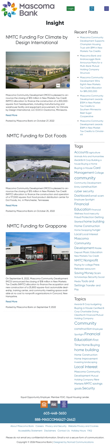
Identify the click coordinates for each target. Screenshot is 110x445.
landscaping (90, 362)
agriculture (94, 152)
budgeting (96, 304)
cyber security (84, 191)
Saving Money (84, 273)
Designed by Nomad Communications (74, 442)
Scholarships (80, 277)
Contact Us (64, 430)
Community (85, 323)
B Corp (87, 160)
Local (77, 234)
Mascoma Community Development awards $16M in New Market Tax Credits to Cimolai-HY (92, 128)
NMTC (78, 260)
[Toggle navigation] (106, 8)
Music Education (92, 252)
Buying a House (83, 168)
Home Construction (87, 226)
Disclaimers (50, 430)
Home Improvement (86, 358)
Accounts (81, 152)
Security (93, 277)
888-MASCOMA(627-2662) (55, 419)
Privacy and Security (55, 426)
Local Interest (90, 234)
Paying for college (83, 264)
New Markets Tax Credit (86, 256)
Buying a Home (89, 163)
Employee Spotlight (84, 199)
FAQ (90, 430)
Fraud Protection (84, 217)
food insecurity (91, 213)
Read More (11, 115)
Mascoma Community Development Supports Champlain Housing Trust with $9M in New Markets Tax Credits (92, 44)
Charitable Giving (89, 311)
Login (70, 8)
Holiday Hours (78, 430)
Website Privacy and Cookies (83, 426)
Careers (40, 426)
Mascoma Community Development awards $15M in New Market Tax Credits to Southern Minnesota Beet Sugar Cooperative (91, 106)
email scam (97, 195)
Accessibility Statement (30, 430)
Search (94, 8)
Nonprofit (91, 260)
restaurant (90, 268)
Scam (97, 273)
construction (89, 186)
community (85, 177)
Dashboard (82, 195)
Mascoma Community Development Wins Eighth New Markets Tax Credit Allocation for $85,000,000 (91, 84)
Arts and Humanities (93, 156)
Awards (78, 160)
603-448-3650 (55, 413)
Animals (78, 156)
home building (94, 221)
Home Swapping (83, 230)
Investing (79, 362)
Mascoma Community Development (84, 243)
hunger (96, 230)
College (99, 172)
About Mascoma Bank (22, 426)
